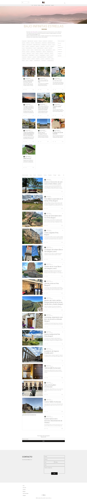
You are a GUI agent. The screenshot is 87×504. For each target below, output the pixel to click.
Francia (35, 175)
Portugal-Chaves (39, 51)
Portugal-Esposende (37, 60)
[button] (63, 175)
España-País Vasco (50, 51)
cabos (27, 60)
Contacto (24, 489)
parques (38, 46)
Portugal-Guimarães (50, 60)
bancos (37, 55)
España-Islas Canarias (51, 42)
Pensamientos (40, 175)
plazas (48, 55)
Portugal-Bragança (43, 55)
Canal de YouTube (25, 493)
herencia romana (29, 44)
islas (54, 49)
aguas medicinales (49, 49)
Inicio (23, 485)
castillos (24, 49)
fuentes (49, 44)
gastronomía (32, 46)
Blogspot (24, 491)
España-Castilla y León (37, 44)
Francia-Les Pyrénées (29, 48)
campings (31, 60)
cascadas (27, 46)
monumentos (44, 42)
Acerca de (24, 487)
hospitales (38, 58)
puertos (50, 48)
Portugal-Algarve (32, 55)
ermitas (47, 46)
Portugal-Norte (44, 44)
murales (37, 53)
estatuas (24, 53)
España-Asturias (38, 42)
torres (23, 48)
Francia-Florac (44, 60)
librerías (28, 51)
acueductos (24, 58)
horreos (29, 58)
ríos (23, 46)
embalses (44, 51)
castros (28, 49)
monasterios (43, 46)
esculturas (52, 46)
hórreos (24, 51)
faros (35, 48)
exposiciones (29, 53)
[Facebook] (42, 495)
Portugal (54, 175)
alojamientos (47, 53)
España (59, 175)
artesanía (43, 58)
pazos (43, 49)
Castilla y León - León (38, 49)
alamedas (33, 58)
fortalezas (42, 53)
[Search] (65, 3)
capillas (24, 44)
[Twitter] (43, 495)
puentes (33, 42)
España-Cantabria (25, 55)
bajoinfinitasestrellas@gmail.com (35, 34)
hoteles (51, 53)
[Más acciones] (63, 179)
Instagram (24, 495)
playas (23, 42)
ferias (33, 53)
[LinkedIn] (44, 495)
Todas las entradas (25, 175)
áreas (53, 44)
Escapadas (50, 175)
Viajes (31, 175)
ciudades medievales (40, 48)
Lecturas (45, 175)
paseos (52, 55)
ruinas (32, 49)
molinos (46, 48)
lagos (52, 58)
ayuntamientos (48, 58)
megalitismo (33, 51)
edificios (28, 42)
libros (23, 60)
